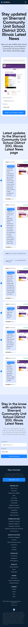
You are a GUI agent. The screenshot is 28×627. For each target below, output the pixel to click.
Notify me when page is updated (14, 112)
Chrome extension (14, 567)
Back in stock (14, 488)
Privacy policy (14, 602)
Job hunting (14, 498)
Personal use (14, 578)
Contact (14, 589)
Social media (14, 503)
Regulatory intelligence (14, 523)
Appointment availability (14, 493)
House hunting (14, 500)
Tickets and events (14, 515)
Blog (14, 596)
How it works (14, 555)
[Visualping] (5, 2)
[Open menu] (25, 2)
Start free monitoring (14, 456)
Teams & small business (14, 580)
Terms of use (14, 605)
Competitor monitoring (14, 521)
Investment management (14, 537)
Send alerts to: (4, 441)
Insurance (14, 547)
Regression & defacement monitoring (14, 528)
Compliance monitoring (14, 526)
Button (14, 569)
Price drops (14, 490)
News (14, 495)
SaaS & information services (14, 542)
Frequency (5, 104)
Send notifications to (8, 97)
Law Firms (14, 539)
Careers (14, 591)
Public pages (14, 571)
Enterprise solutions (14, 583)
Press (14, 594)
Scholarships (14, 510)
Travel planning (14, 512)
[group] (14, 81)
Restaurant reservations (14, 507)
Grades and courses (14, 505)
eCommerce (14, 544)
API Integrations (14, 560)
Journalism (14, 549)
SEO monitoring (14, 531)
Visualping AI (14, 558)
